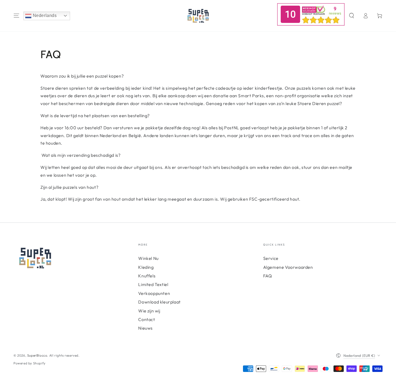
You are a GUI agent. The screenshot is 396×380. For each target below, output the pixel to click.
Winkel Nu (148, 258)
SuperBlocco (37, 355)
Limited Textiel (153, 284)
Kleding (146, 267)
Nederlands (44, 15)
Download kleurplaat (159, 302)
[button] (352, 16)
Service (271, 258)
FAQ (267, 275)
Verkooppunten (154, 293)
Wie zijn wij (149, 310)
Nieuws (145, 328)
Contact (146, 319)
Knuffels (146, 275)
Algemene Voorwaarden (288, 267)
